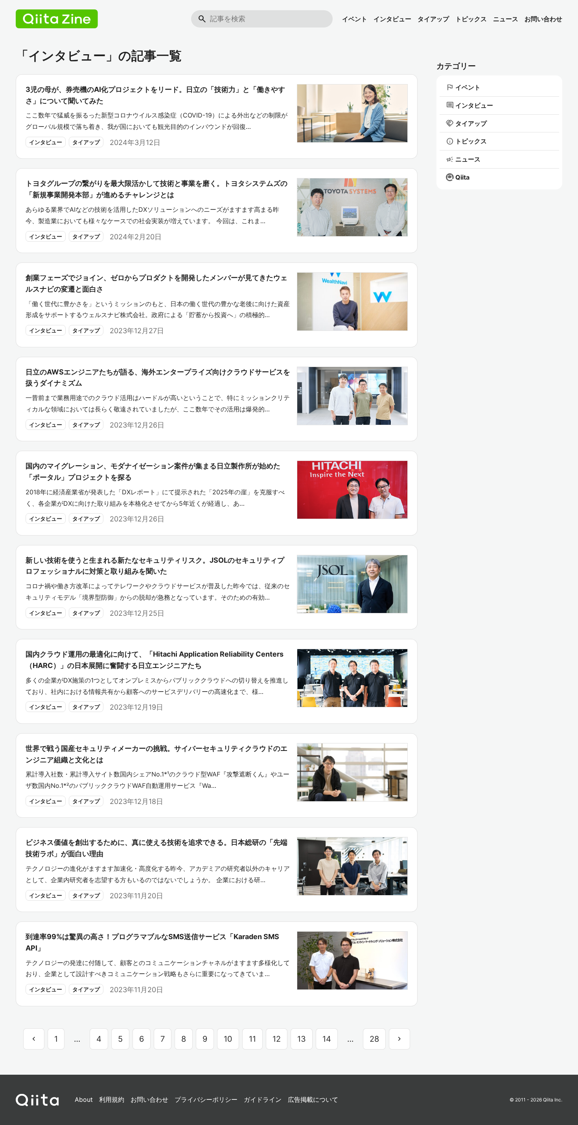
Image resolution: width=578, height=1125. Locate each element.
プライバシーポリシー (206, 1099)
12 (276, 1039)
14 (326, 1039)
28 (374, 1039)
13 (301, 1039)
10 (228, 1039)
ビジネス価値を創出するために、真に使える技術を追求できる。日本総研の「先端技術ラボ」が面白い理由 (156, 848)
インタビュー (392, 19)
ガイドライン (263, 1099)
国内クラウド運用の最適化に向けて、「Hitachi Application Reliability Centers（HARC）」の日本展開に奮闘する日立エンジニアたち (154, 660)
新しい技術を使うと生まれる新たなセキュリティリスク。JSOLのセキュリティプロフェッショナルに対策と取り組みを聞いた (155, 566)
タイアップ (433, 19)
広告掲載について (313, 1099)
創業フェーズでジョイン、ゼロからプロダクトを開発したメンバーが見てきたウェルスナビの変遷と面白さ (156, 283)
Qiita (462, 177)
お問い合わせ (543, 19)
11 (252, 1039)
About (84, 1099)
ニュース (505, 19)
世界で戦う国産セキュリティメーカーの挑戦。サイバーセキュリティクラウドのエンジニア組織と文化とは (156, 754)
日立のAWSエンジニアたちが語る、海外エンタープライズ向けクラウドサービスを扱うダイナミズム (158, 377)
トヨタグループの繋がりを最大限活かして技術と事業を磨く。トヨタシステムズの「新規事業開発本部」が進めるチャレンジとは (156, 189)
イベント (354, 19)
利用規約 (111, 1099)
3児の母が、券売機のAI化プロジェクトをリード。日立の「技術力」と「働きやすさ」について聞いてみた (155, 95)
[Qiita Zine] (57, 18)
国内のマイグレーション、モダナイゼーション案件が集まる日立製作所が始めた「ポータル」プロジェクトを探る (153, 471)
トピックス (471, 19)
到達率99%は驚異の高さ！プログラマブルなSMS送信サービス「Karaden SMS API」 (152, 942)
